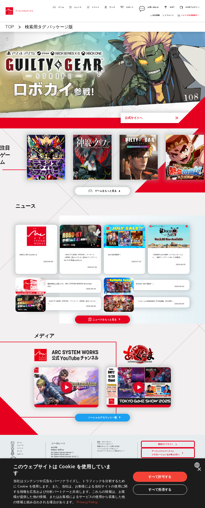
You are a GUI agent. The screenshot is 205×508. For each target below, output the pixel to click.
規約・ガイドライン (104, 442)
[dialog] (102, 483)
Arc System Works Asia (60, 454)
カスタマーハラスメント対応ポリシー (110, 451)
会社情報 (156, 15)
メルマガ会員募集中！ (190, 15)
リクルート (169, 15)
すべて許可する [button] (160, 476)
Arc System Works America (61, 452)
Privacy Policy (87, 502)
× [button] (199, 469)
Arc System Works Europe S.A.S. (64, 456)
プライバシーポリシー (105, 444)
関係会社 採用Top (57, 450)
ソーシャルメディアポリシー (107, 449)
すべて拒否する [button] (160, 489)
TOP (9, 27)
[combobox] (197, 465)
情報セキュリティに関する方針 (108, 446)
